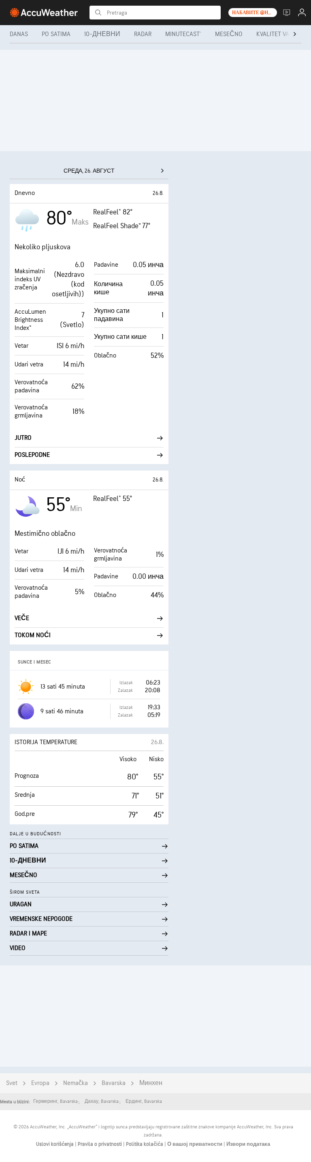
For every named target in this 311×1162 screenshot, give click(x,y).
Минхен (150, 1083)
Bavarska (114, 1083)
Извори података (248, 1144)
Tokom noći (33, 635)
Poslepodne (32, 455)
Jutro (23, 438)
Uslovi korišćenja (55, 1144)
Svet (11, 1083)
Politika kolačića (145, 1144)
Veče (22, 618)
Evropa (40, 1083)
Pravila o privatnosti (100, 1144)
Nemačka (75, 1083)
